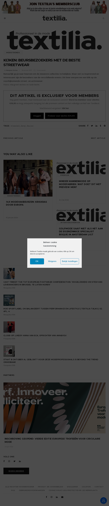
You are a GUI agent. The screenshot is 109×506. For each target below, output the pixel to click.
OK (36, 261)
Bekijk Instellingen (69, 261)
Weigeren (52, 261)
